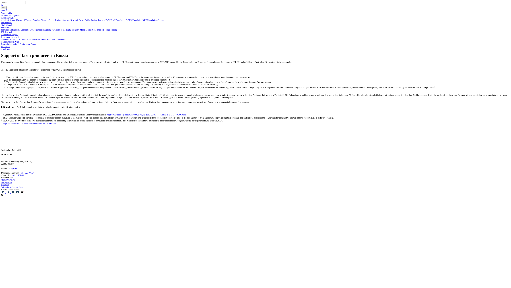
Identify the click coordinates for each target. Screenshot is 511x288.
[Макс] (3, 192)
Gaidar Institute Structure (60, 20)
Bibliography (14, 15)
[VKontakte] (2, 154)
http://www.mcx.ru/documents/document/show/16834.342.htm (29, 124)
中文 (5, 10)
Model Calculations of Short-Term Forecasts (98, 30)
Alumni (8, 25)
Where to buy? (13, 44)
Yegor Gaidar (6, 13)
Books (4, 44)
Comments (60, 39)
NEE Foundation (150, 20)
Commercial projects (9, 34)
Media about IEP (48, 39)
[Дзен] (13, 192)
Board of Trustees (25, 20)
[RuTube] (22, 192)
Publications (6, 27)
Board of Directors (41, 20)
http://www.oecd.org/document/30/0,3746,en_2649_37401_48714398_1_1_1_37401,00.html (146, 115)
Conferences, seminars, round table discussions (21, 39)
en (3, 8)
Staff (3, 25)
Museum (5, 15)
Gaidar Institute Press (10, 42)
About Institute (7, 18)
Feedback (5, 185)
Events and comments (10, 37)
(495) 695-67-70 (8, 180)
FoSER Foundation (134, 20)
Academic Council (9, 20)
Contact (160, 20)
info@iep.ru (13, 168)
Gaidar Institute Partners (95, 20)
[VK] (17, 192)
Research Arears (78, 20)
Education (5, 46)
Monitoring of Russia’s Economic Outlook (19, 30)
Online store (25, 44)
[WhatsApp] (8, 154)
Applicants (5, 49)
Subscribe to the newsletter (12, 187)
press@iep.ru (6, 182)
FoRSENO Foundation (116, 20)
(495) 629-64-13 (19, 175)
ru (2, 10)
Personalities (6, 22)
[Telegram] (5, 154)
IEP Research (6, 32)
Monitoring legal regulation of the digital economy (58, 30)
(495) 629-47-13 (27, 173)
